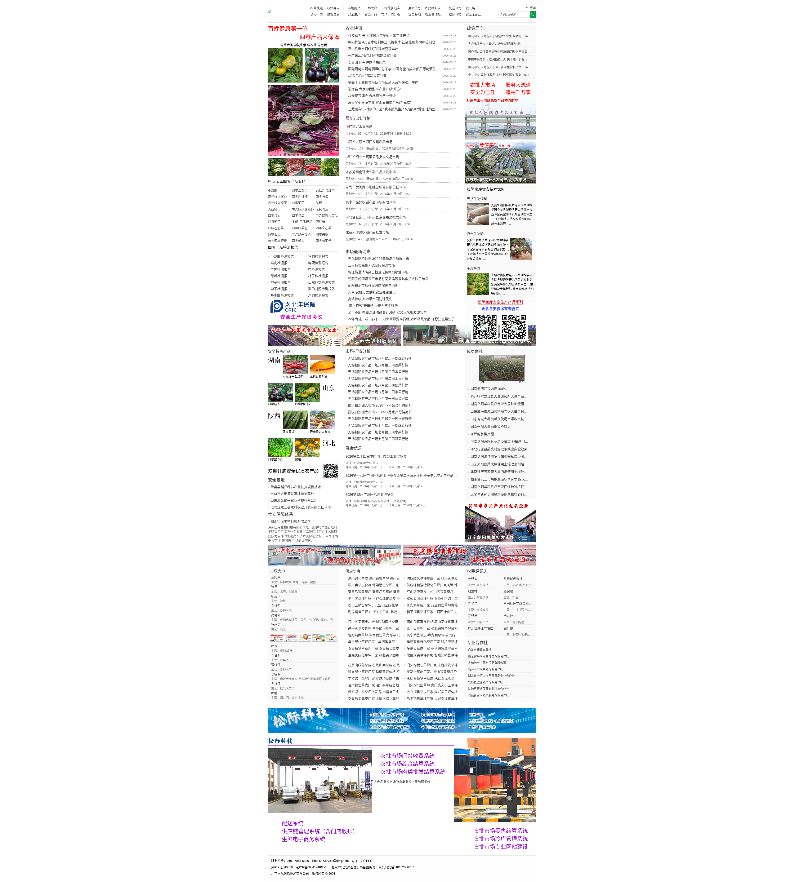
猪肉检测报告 (318, 256)
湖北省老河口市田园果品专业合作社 (491, 675)
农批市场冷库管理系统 (500, 839)
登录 (533, 7)
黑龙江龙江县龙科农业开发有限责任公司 (301, 507)
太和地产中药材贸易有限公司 (487, 662)
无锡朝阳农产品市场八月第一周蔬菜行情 (378, 398)
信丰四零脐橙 (277, 240)
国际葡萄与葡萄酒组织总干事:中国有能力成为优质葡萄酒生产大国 (395, 69)
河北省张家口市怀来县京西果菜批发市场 (375, 217)
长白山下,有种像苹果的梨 (367, 62)
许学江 (472, 603)
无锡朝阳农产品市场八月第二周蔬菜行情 (378, 385)
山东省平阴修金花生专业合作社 (488, 656)
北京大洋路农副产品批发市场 (367, 232)
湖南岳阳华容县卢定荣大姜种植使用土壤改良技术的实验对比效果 (500, 404)
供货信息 (333, 14)
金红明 (276, 605)
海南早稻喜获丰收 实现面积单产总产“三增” (379, 102)
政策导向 (333, 8)
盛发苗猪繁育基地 (479, 649)
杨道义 (276, 596)
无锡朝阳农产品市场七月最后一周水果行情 (380, 419)
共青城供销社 (513, 579)
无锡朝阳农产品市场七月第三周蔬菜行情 (378, 439)
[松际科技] (361, 740)
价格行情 (316, 14)
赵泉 (274, 646)
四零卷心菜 (276, 228)
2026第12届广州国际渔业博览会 (369, 494)
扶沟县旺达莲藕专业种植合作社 (488, 688)
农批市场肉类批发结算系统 (413, 772)
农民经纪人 (433, 8)
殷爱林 (472, 591)
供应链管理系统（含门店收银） (320, 831)
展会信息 (414, 8)
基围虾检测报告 (282, 295)
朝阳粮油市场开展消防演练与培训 (373, 285)
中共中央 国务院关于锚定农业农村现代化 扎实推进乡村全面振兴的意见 (500, 36)
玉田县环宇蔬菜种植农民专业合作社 (529, 603)
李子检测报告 (281, 289)
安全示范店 (473, 14)
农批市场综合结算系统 (407, 764)
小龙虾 (272, 190)
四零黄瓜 (298, 215)
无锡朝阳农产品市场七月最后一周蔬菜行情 (380, 425)
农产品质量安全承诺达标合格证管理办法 (494, 43)
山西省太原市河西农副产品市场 (368, 142)
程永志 (276, 624)
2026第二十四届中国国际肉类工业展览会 (376, 456)
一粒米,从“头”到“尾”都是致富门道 (372, 55)
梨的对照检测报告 (321, 289)
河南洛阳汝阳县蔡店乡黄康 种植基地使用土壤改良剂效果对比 (500, 441)
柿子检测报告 (281, 282)
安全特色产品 (279, 351)
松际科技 (455, 14)
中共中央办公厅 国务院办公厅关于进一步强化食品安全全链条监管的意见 (500, 59)
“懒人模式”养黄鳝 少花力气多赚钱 (373, 305)
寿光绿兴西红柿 (303, 209)
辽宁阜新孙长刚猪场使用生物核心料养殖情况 (500, 494)
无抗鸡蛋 (322, 209)
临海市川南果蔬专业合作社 (485, 669)
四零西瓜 (274, 234)
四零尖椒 (322, 234)
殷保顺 (508, 591)
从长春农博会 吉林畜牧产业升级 (372, 96)
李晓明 (276, 674)
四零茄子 (274, 221)
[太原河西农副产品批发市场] (469, 555)
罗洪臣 (472, 616)
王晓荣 (276, 577)
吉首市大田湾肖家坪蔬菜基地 (292, 494)
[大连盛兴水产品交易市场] (334, 555)
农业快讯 (316, 8)
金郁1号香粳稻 (302, 221)
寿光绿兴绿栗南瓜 (280, 203)
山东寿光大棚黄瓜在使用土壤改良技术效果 (500, 419)
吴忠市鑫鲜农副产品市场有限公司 (370, 202)
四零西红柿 (300, 196)
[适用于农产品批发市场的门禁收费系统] (320, 779)
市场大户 (371, 8)
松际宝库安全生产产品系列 (500, 302)
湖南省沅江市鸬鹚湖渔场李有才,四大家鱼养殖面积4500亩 (500, 479)
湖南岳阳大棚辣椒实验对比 (490, 426)
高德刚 (276, 615)
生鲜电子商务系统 (303, 839)
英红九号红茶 (325, 190)
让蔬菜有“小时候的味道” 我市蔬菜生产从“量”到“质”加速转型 (392, 109)
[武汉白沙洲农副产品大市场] (500, 118)
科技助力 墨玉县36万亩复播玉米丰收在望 (379, 35)
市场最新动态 (390, 8)
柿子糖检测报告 (320, 276)
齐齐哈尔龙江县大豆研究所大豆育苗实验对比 (500, 396)
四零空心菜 (323, 228)
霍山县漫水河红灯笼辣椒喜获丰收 (373, 49)
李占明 (276, 655)
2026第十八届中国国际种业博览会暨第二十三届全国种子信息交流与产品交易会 (404, 475)
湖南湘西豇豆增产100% (488, 389)
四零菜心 (274, 215)
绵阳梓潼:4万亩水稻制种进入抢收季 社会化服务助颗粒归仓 (391, 42)
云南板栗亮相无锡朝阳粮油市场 (371, 265)
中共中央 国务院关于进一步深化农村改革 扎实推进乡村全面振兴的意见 (500, 67)
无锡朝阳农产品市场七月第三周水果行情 (378, 432)
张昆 (274, 587)
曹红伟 (276, 664)
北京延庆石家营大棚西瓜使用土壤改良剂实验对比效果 (500, 472)
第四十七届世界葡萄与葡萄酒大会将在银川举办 (383, 82)
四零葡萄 (298, 203)
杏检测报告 (316, 269)
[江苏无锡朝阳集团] (334, 335)
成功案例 (474, 351)
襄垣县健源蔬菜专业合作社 (485, 682)
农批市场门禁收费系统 (407, 756)
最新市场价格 (358, 118)
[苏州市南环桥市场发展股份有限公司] (500, 162)
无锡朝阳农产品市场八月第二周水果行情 (378, 378)
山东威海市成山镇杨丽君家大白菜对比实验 (500, 411)
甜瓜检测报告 (281, 276)
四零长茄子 (323, 240)
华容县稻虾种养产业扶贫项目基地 (296, 487)
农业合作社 (433, 14)
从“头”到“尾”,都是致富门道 (367, 75)
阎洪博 (508, 628)
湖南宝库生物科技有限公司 (291, 521)
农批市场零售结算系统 (500, 831)
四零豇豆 (298, 240)
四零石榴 (322, 196)
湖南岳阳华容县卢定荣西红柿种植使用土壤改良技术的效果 (500, 487)
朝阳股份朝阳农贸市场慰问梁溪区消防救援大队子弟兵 (388, 279)
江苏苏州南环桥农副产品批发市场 (370, 172)
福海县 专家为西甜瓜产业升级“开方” (374, 89)
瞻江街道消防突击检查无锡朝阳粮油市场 (378, 272)
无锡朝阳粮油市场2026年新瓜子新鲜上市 (378, 259)
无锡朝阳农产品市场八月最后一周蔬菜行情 (380, 358)
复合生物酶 (475, 234)
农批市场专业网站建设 (500, 847)
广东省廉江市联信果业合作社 (488, 628)
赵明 (274, 693)
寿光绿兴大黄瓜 (327, 215)
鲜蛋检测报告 (318, 263)
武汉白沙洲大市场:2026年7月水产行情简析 (380, 412)
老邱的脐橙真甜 (482, 434)
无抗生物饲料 (477, 199)
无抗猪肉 (274, 209)
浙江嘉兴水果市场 (358, 127)
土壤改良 (473, 269)
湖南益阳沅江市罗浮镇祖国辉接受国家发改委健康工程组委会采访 (500, 456)
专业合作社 (477, 643)
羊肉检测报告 (281, 269)
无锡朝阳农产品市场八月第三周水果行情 (378, 372)
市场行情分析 (390, 14)
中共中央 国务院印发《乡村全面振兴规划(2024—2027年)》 (500, 74)
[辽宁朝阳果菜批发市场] (500, 521)
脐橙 (319, 203)
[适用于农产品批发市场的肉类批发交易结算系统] (395, 781)
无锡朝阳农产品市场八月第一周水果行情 (378, 392)
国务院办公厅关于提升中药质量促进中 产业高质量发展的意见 (500, 51)
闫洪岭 (508, 616)
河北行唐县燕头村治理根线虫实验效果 (498, 449)
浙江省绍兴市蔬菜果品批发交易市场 (372, 157)
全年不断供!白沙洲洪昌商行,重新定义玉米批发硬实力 (387, 312)
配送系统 (293, 823)
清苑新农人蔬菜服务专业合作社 (488, 695)
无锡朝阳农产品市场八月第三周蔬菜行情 (378, 365)
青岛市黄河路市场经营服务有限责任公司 (375, 187)
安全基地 (414, 14)
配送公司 (455, 8)
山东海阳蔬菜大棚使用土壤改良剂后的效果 (500, 464)
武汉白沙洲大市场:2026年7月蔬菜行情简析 (380, 405)
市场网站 (354, 8)
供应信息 (353, 571)
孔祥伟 (276, 683)
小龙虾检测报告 (282, 256)
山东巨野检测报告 (321, 282)
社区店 (470, 8)
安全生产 (354, 14)
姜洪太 (472, 579)
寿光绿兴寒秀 (277, 196)
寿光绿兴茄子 (301, 234)
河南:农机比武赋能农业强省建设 (372, 292)
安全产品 (371, 14)
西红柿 (320, 221)
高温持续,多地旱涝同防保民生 (370, 299)
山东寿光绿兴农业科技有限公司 (294, 500)
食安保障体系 (280, 514)
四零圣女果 (300, 190)
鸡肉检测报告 (281, 263)
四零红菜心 (300, 228)
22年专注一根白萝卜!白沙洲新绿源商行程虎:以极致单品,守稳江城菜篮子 (401, 319)
